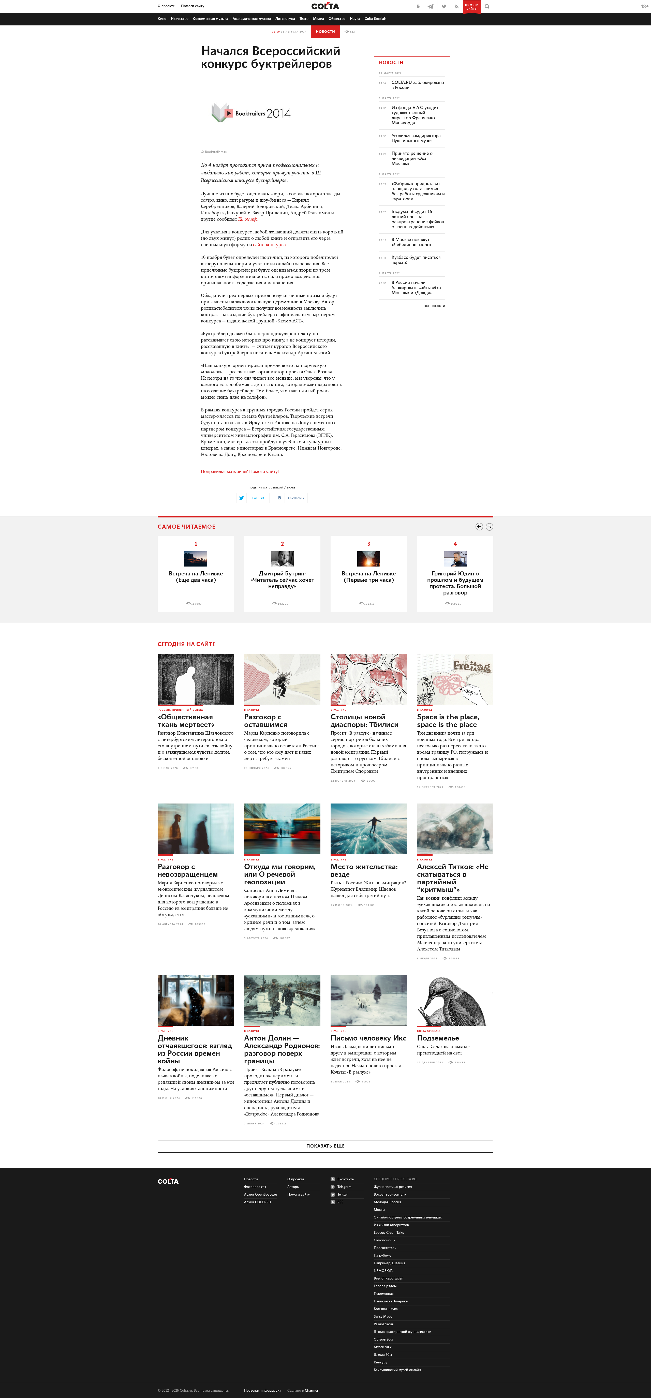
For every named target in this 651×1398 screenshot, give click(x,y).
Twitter (342, 1194)
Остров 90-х (383, 1339)
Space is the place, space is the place (448, 721)
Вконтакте (345, 1179)
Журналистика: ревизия (393, 1187)
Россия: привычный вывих (180, 710)
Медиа (318, 19)
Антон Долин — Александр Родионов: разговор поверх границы (282, 1050)
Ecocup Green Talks (389, 1233)
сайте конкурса (269, 245)
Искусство (179, 19)
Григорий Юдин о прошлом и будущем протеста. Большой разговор (455, 583)
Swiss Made (383, 1316)
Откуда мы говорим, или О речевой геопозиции (280, 874)
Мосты (379, 1210)
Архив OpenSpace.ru (260, 1194)
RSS (340, 1202)
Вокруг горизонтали (390, 1194)
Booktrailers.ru (216, 152)
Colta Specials (376, 19)
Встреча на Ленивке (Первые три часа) (369, 577)
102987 (284, 938)
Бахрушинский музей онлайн (397, 1370)
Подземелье (438, 1038)
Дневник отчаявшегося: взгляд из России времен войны (195, 1050)
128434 (460, 1062)
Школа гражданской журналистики (402, 1332)
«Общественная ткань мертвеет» (186, 721)
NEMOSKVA (383, 1271)
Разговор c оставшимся (265, 721)
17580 (193, 768)
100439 (460, 787)
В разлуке (252, 710)
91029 (366, 1081)
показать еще (325, 1146)
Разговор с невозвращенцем (188, 871)
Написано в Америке (391, 1301)
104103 (369, 905)
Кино (162, 19)
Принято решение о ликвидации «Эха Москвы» (412, 158)
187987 (196, 604)
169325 (456, 604)
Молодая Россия (387, 1202)
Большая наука (386, 1309)
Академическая (252, 19)
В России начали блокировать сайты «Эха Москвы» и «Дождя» (416, 287)
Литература (285, 19)
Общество (337, 19)
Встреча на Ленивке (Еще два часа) (196, 577)
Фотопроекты (255, 1187)
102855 (285, 768)
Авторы (293, 1187)
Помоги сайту (192, 6)
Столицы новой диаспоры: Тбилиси (364, 721)
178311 (369, 604)
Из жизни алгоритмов (391, 1225)
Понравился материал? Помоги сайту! (240, 471)
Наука (355, 19)
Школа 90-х (383, 1355)
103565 (200, 924)
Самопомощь (384, 1240)
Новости (325, 32)
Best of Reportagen (388, 1278)
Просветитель (385, 1248)
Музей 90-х (383, 1347)
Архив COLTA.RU (257, 1202)
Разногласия (384, 1324)
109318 (281, 1123)
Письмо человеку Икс (369, 1038)
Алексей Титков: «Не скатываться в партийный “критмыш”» (453, 878)
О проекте (166, 6)
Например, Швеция (389, 1263)
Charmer (311, 1390)
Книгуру (380, 1362)
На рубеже (382, 1255)
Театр (304, 19)
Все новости (434, 306)
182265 (283, 604)
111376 (196, 1098)
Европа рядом (385, 1286)
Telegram (344, 1187)
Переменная (384, 1294)
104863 (454, 958)
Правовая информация (262, 1390)
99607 (371, 781)
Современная (210, 19)
